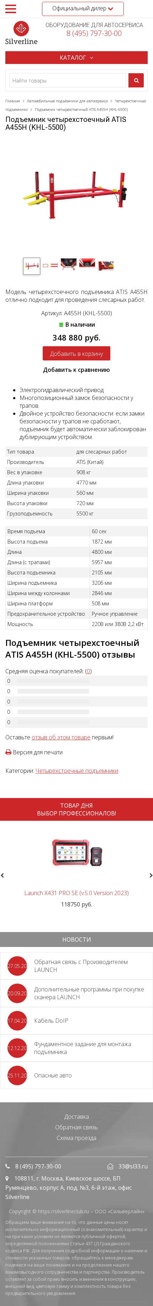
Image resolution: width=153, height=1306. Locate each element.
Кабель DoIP (51, 1020)
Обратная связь (76, 1127)
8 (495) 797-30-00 (94, 33)
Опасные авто (53, 1075)
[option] (76, 867)
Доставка (76, 1116)
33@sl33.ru (133, 1166)
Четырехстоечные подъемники (77, 771)
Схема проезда (76, 1138)
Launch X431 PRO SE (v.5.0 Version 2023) (76, 893)
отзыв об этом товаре (61, 737)
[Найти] (136, 80)
